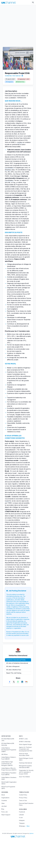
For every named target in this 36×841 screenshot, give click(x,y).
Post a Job (4, 812)
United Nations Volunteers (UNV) (8, 778)
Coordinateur (9, 180)
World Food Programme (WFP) (8, 787)
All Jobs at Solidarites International (17, 663)
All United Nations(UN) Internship (7, 744)
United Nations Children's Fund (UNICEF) (8, 758)
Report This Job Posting (13, 673)
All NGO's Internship (24, 741)
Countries (4, 800)
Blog (2, 809)
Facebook (22, 812)
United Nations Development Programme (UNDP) (8, 749)
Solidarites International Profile (16, 660)
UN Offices (4, 754)
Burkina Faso (21, 81)
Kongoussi (10, 81)
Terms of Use (23, 800)
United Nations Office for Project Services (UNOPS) (9, 769)
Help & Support (5, 814)
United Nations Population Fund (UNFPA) (8, 773)
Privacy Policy (23, 797)
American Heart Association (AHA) (24, 754)
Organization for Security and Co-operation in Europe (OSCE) (26, 772)
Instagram (22, 820)
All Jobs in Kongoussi (12, 666)
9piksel (31, 833)
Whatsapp (22, 826)
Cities (3, 803)
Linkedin (21, 814)
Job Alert (4, 806)
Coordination (9, 167)
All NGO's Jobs (23, 738)
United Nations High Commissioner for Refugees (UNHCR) (7, 763)
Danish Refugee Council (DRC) (26, 759)
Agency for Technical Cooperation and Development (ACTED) (25, 749)
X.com (21, 817)
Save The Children (24, 776)
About (3, 795)
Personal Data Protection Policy (26, 804)
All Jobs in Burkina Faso (13, 669)
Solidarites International (13, 76)
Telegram (22, 823)
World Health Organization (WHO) (9, 783)
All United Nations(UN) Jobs (7, 739)
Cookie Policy (23, 795)
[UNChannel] (8, 2)
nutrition (20, 142)
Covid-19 (8, 501)
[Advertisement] (18, 25)
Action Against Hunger (25, 744)
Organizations (5, 797)
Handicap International (25, 763)
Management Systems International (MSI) (25, 766)
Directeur (8, 170)
